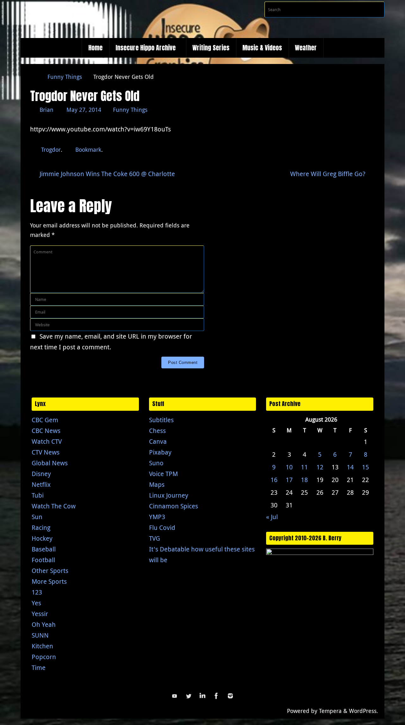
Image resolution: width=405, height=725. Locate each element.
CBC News (46, 430)
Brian (46, 109)
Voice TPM (163, 473)
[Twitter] (188, 695)
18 (304, 479)
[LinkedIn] (202, 695)
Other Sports (50, 570)
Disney (41, 473)
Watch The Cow (54, 506)
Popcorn (44, 656)
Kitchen (42, 646)
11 (304, 467)
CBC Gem (45, 420)
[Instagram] (230, 695)
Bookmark (88, 149)
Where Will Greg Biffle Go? (328, 173)
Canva (158, 441)
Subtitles (161, 420)
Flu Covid (162, 527)
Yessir (40, 613)
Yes (36, 603)
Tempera (330, 711)
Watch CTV (47, 441)
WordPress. (363, 711)
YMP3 (157, 516)
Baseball (44, 549)
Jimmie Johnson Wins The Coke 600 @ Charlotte (106, 173)
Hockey (42, 538)
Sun (37, 516)
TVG (154, 538)
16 (274, 479)
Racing (41, 527)
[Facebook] (216, 695)
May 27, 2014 (83, 109)
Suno (156, 463)
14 (350, 467)
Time (39, 667)
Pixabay (160, 452)
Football (43, 560)
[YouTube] (174, 695)
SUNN (40, 635)
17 (289, 479)
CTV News (45, 452)
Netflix (41, 484)
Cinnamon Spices (173, 506)
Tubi (38, 495)
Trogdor (51, 149)
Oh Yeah (44, 624)
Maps (157, 484)
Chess (157, 430)
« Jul (272, 516)
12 (319, 467)
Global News (50, 463)
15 (365, 467)
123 (37, 592)
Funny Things (64, 76)
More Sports (49, 581)
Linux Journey (168, 495)
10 (289, 467)
